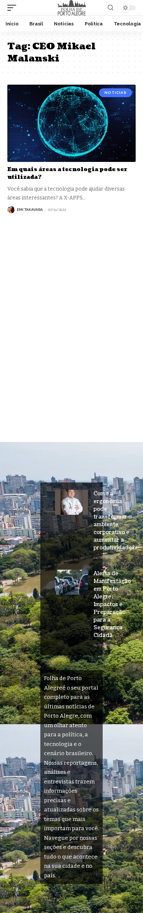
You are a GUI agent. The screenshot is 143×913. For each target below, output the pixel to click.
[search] (110, 8)
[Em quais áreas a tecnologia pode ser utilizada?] (71, 123)
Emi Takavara (30, 210)
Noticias (115, 93)
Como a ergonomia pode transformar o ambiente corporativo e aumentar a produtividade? (115, 520)
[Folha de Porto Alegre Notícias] (71, 7)
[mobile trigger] (13, 8)
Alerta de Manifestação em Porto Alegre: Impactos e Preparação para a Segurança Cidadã (112, 604)
